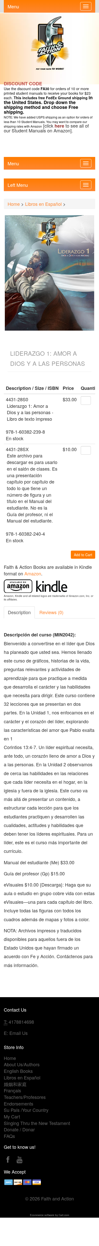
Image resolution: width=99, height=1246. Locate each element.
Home (14, 203)
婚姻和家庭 (15, 1084)
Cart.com (64, 1215)
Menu (13, 5)
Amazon (32, 573)
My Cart (12, 1116)
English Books (18, 1071)
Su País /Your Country (26, 1110)
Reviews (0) (51, 612)
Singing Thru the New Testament (37, 1123)
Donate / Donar (19, 1129)
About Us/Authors (22, 1064)
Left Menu (18, 184)
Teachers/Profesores (25, 1097)
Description (19, 612)
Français (12, 1090)
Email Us (18, 1033)
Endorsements (18, 1103)
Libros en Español (43, 203)
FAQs (9, 1136)
